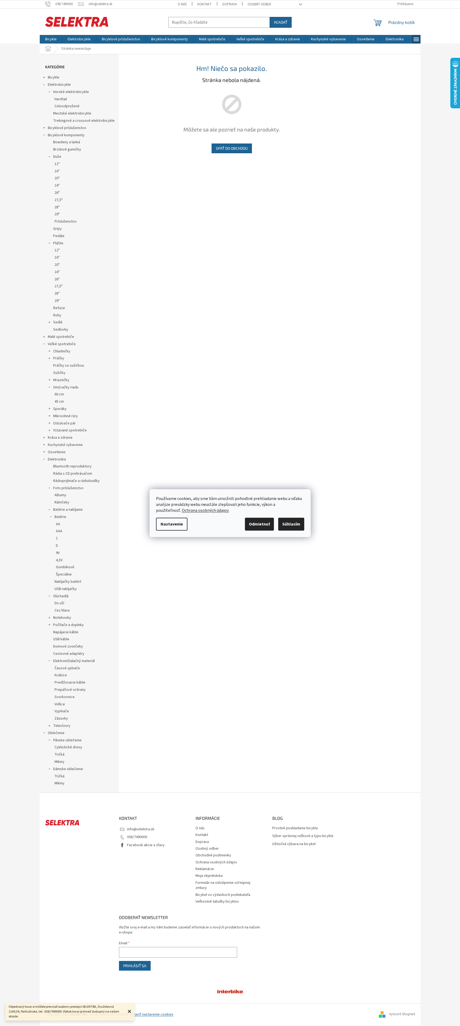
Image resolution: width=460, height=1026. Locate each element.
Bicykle (53, 77)
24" (57, 185)
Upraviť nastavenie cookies (151, 1014)
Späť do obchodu (232, 148)
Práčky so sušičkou (68, 365)
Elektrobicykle (59, 84)
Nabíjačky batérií (68, 581)
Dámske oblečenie (68, 769)
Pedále (58, 236)
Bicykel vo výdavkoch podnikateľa (222, 895)
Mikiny (59, 761)
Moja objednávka (209, 875)
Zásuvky (61, 718)
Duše (57, 156)
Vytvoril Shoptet (402, 1014)
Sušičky (59, 373)
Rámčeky (62, 502)
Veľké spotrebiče (62, 344)
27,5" (59, 200)
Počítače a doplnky (68, 625)
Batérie (60, 517)
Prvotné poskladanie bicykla (295, 828)
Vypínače (62, 711)
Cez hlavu (62, 610)
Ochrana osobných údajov (216, 862)
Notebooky (62, 617)
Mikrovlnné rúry (65, 416)
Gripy (57, 228)
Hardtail (61, 99)
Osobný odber (259, 4)
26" (57, 192)
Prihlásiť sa (134, 965)
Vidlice (60, 704)
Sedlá (57, 322)
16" (57, 171)
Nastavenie (172, 524)
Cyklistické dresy (68, 747)
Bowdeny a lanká (66, 142)
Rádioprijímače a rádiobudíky (76, 481)
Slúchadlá (60, 596)
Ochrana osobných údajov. (205, 510)
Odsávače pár (64, 423)
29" (57, 214)
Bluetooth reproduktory (72, 466)
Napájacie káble (65, 632)
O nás (182, 4)
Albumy (60, 495)
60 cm (59, 394)
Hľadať (280, 22)
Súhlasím (291, 524)
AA (58, 524)
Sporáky (60, 409)
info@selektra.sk (140, 829)
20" (57, 178)
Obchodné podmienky (213, 855)
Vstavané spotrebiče (70, 430)
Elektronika (57, 459)
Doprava (229, 4)
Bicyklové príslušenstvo (67, 128)
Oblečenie (56, 733)
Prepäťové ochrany (70, 689)
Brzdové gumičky (67, 149)
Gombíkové (65, 567)
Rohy (57, 315)
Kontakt (204, 4)
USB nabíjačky (66, 589)
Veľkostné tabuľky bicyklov (217, 901)
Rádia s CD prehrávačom (72, 473)
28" (57, 207)
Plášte (58, 243)
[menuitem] (51, 39)
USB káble (61, 639)
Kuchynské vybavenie (65, 445)
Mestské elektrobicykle (72, 113)
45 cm (59, 401)
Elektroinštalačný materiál (74, 661)
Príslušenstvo (66, 221)
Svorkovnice (65, 697)
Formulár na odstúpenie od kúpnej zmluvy (222, 885)
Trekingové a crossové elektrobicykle (84, 120)
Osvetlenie (57, 452)
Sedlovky (60, 329)
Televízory (61, 725)
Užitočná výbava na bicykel (294, 844)
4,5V (59, 560)
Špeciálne (64, 574)
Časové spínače (67, 668)
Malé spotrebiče (61, 336)
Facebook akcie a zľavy (146, 845)
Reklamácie (204, 869)
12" (57, 164)
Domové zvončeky (68, 646)
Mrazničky (61, 380)
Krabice (61, 675)
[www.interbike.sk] (230, 991)
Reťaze (59, 308)
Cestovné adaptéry (68, 653)
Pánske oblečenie (67, 740)
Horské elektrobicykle (71, 92)
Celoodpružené (67, 106)
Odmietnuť (259, 524)
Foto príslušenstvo (68, 488)
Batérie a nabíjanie (68, 509)
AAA (59, 531)
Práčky (58, 358)
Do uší (59, 603)
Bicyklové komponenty (66, 135)
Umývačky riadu (65, 387)
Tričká (59, 754)
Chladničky (61, 351)
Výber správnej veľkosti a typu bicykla (302, 836)
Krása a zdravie (60, 437)
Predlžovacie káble (70, 682)
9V (58, 553)
